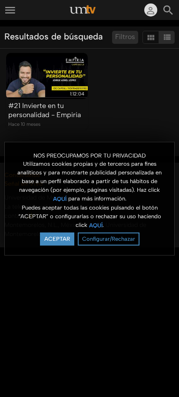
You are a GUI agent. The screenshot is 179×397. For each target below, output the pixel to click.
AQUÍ (59, 199)
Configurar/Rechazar (108, 239)
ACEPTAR (57, 239)
